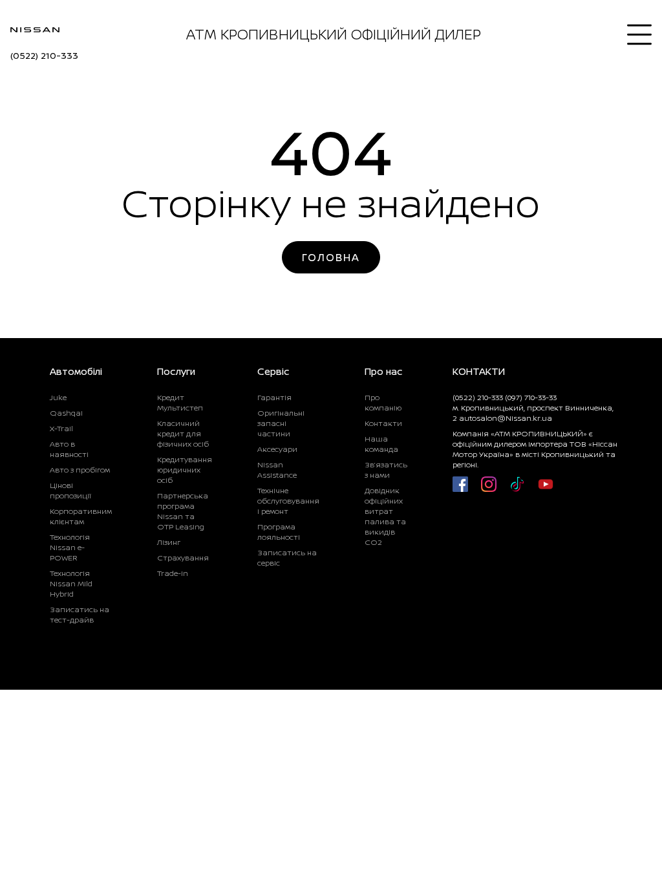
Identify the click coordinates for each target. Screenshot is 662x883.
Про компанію (383, 402)
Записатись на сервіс (287, 557)
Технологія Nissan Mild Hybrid (71, 583)
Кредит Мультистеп (180, 402)
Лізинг (168, 542)
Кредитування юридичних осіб (184, 469)
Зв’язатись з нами (386, 469)
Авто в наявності (69, 449)
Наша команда (381, 443)
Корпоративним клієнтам (81, 516)
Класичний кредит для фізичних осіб (183, 433)
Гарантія (274, 397)
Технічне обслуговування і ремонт (288, 500)
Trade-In (172, 573)
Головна (331, 257)
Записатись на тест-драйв (79, 614)
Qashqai (66, 412)
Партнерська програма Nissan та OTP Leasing (182, 511)
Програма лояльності (278, 531)
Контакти (383, 423)
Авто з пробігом (80, 469)
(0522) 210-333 (44, 55)
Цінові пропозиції (70, 490)
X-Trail (61, 428)
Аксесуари (277, 448)
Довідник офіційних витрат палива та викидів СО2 (385, 516)
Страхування (183, 557)
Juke (58, 397)
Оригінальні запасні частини (280, 423)
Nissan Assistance (277, 469)
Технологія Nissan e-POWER (70, 547)
